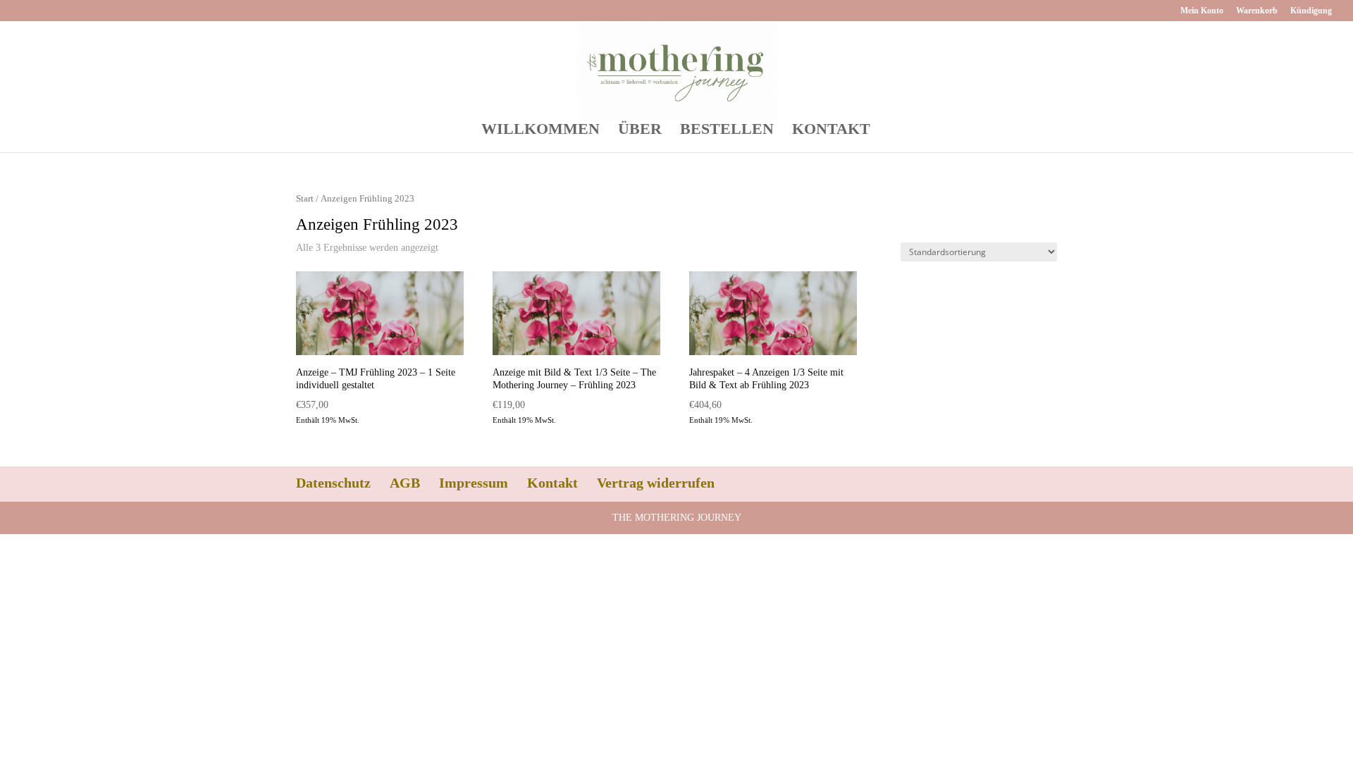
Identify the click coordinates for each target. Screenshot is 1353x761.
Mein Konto (1201, 11)
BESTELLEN (727, 130)
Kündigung (1311, 11)
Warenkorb (1257, 11)
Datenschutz (333, 482)
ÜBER (640, 130)
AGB (405, 482)
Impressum (473, 482)
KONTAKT (831, 130)
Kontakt (552, 482)
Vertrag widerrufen (656, 482)
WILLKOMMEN (540, 130)
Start (305, 199)
